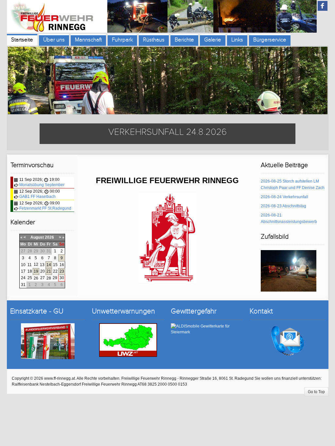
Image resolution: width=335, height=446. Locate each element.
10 (23, 265)
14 (48, 265)
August (37, 237)
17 (23, 271)
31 (23, 284)
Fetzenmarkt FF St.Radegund (45, 208)
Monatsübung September (41, 185)
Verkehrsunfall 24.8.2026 (167, 132)
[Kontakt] (287, 341)
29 (55, 278)
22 (55, 271)
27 (42, 278)
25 (29, 278)
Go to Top (316, 392)
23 (62, 271)
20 (42, 271)
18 (29, 271)
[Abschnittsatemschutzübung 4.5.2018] (288, 270)
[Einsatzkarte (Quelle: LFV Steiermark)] (48, 341)
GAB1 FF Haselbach (37, 196)
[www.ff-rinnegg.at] (162, 17)
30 (62, 278)
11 (29, 265)
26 (36, 278)
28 (48, 278)
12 (36, 264)
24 (23, 278)
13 (42, 265)
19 (36, 271)
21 (48, 271)
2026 (49, 237)
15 (55, 265)
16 (62, 265)
